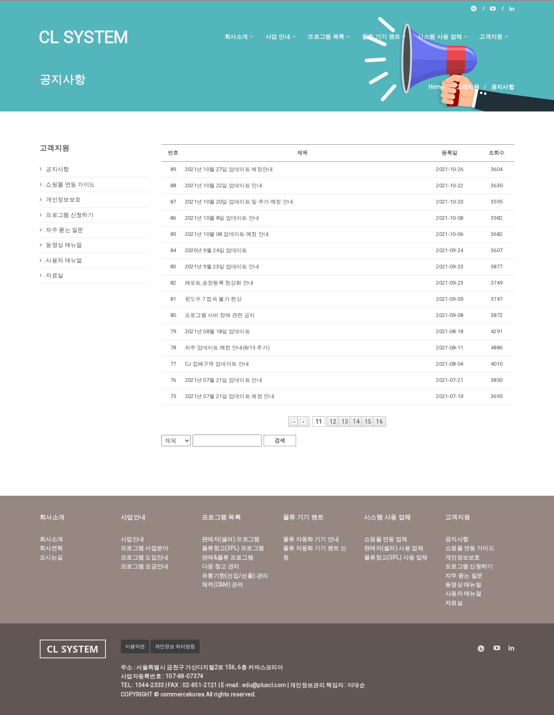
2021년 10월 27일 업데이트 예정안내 (229, 169)
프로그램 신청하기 (70, 215)
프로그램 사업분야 (145, 548)
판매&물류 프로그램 (227, 557)
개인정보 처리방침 (175, 646)
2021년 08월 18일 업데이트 (217, 331)
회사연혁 (51, 548)
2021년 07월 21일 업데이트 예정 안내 (230, 396)
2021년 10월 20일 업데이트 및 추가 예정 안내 (239, 202)
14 (356, 421)
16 (379, 421)
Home (436, 86)
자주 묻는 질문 (64, 230)
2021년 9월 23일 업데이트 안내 (222, 266)
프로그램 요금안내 (145, 566)
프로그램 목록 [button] (326, 36)
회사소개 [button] (236, 36)
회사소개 (51, 539)
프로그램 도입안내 (145, 557)
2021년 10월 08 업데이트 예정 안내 (227, 234)
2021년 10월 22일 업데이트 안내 (223, 185)
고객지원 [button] (490, 36)
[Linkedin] (511, 8)
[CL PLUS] (497, 8)
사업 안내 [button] (278, 36)
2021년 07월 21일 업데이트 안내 (223, 380)
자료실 (54, 275)
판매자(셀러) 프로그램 (231, 539)
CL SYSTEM (84, 37)
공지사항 (57, 169)
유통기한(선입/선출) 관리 (235, 575)
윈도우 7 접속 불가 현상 (213, 299)
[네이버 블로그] (478, 8)
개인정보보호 (63, 199)
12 (333, 421)
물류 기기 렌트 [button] (381, 36)
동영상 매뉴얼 (64, 245)
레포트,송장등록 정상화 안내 (219, 283)
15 (368, 421)
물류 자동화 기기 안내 (311, 539)
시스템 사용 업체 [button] (440, 36)
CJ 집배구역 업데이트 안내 (217, 364)
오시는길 (51, 557)
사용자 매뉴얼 (64, 260)
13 (344, 421)
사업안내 (132, 539)
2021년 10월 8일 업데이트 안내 (222, 218)
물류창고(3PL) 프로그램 (233, 548)
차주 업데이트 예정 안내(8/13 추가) (227, 348)
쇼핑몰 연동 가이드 (70, 184)
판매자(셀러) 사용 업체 (393, 548)
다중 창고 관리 (220, 566)
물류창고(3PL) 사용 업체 (396, 557)
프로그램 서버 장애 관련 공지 (220, 315)
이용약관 (135, 646)
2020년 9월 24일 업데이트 (216, 250)
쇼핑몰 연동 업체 (386, 539)
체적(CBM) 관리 (222, 584)
